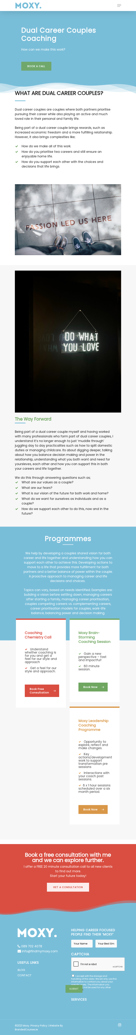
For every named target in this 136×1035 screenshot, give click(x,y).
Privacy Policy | (39, 1025)
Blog (21, 970)
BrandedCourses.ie (26, 1029)
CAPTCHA (80, 954)
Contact (25, 975)
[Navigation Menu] (119, 5)
